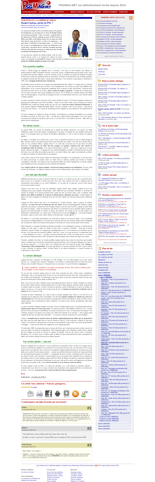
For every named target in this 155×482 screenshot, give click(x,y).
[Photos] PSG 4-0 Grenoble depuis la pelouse (113, 84)
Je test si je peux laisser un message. (114, 210)
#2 (89, 428)
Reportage (73, 472)
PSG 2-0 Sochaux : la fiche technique (111, 34)
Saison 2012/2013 (104, 429)
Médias (80, 475)
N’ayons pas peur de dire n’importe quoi (112, 28)
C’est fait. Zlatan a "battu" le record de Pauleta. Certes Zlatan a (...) (112, 220)
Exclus (49, 481)
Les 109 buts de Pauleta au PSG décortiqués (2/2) (114, 134)
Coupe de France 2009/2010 (109, 417)
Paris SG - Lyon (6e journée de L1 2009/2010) (116, 296)
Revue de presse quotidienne (55, 472)
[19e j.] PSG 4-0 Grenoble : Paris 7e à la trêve (113, 105)
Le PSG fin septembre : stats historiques (112, 30)
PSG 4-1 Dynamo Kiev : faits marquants (112, 48)
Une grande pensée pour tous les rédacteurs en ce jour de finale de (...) (114, 199)
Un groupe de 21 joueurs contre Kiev (111, 52)
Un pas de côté (103, 267)
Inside (103, 228)
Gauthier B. (42, 27)
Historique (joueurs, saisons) (55, 475)
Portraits (80, 473)
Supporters (101, 260)
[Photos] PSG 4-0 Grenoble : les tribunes (112, 88)
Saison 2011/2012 (104, 426)
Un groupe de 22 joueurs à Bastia (110, 43)
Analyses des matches (53, 477)
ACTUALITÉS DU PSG (29, 12)
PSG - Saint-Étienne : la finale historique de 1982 (114, 138)
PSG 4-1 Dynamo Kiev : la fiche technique (113, 50)
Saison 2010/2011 (104, 423)
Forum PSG (115, 465)
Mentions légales (55, 465)
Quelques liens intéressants (28, 480)
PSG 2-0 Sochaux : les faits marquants (112, 32)
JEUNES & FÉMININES (110, 12)
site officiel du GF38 (37, 377)
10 (125, 242)
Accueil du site (25, 15)
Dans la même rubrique (112, 80)
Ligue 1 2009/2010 (48, 15)
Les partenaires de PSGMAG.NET (30, 478)
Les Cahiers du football (27, 472)
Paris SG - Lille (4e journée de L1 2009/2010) (116, 290)
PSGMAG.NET (123, 12)
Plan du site (84, 465)
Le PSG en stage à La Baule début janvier (112, 163)
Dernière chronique (106, 23)
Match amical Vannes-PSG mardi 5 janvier (112, 167)
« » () (112, 183)
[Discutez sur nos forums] (83, 396)
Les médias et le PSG (105, 254)
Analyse (79, 472)
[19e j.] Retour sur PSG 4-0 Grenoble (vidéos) (113, 97)
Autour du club (103, 265)
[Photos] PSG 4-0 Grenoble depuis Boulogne (113, 93)
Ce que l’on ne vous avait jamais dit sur (112, 201)
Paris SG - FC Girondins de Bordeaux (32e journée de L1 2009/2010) (115, 391)
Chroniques (74, 473)
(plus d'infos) (106, 465)
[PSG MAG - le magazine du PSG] (36, 5)
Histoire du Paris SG (105, 262)
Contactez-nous (66, 465)
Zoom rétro (101, 74)
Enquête (53, 481)
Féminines (78, 479)
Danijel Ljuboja (103, 69)
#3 (89, 445)
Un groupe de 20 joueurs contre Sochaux (112, 37)
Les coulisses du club (105, 257)
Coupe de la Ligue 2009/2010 (109, 419)
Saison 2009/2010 (36, 15)
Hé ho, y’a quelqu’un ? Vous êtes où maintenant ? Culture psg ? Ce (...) (112, 205)
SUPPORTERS (59, 12)
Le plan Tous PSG (52, 479)
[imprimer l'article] (38, 396)
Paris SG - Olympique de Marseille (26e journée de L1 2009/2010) (114, 369)
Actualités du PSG (104, 252)
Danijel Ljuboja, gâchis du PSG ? (110, 109)
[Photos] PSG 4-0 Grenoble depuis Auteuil (112, 101)
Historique (101, 72)
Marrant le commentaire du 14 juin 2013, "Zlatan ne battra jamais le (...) (113, 231)
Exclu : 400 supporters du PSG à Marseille (113, 46)
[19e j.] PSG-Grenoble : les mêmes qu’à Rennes (114, 113)
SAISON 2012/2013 (44, 12)
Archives (91, 465)
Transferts (81, 481)
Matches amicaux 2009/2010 (109, 421)
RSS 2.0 (99, 465)
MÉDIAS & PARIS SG (77, 12)
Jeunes (73, 479)
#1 (89, 408)
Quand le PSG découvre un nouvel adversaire (113, 142)
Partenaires (75, 465)
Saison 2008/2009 (104, 273)
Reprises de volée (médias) (54, 473)
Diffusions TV (74, 481)
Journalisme (74, 475)
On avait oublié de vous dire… (109, 21)
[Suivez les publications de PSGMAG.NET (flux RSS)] (74, 396)
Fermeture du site (110, 25)
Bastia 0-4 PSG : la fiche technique (110, 41)
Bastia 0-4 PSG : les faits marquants (111, 39)
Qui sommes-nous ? (43, 465)
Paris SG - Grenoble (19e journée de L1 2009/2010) (69, 15)
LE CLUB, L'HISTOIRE (94, 12)
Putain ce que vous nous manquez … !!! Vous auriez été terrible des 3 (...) (113, 226)
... (124, 56)
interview (82, 264)
